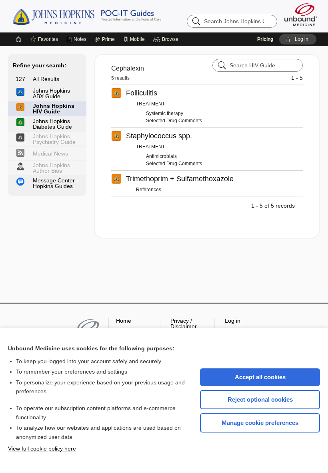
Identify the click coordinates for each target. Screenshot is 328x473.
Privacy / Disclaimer (183, 323)
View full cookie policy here (42, 448)
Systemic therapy (164, 113)
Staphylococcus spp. (159, 136)
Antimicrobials (161, 156)
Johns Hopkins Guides (112, 16)
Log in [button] (232, 320)
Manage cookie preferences (260, 422)
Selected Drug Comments (174, 120)
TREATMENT (150, 104)
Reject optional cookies (260, 399)
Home (123, 320)
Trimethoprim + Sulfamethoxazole (180, 179)
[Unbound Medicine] (300, 14)
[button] (167, 39)
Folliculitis (141, 93)
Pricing (265, 39)
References (148, 189)
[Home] (19, 39)
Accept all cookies (260, 377)
